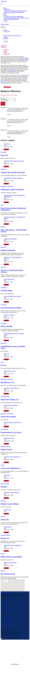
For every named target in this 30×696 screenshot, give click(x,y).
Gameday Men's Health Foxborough (13, 172)
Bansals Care (5, 538)
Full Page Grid (7, 10)
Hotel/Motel (4, 152)
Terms (9, 19)
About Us (19, 18)
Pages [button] (5, 15)
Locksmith (3, 323)
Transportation (4, 429)
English (6, 41)
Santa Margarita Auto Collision (11, 308)
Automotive (4, 304)
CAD (14, 35)
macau (26, 57)
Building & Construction (7, 186)
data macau (22, 59)
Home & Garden (5, 483)
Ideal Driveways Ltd (7, 382)
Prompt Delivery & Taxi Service (11, 432)
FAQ (12, 19)
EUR (11, 35)
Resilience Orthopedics (8, 250)
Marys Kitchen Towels (8, 574)
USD (5, 35)
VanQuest (4, 486)
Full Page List (15, 10)
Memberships (20, 16)
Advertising (7, 18)
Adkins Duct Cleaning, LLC (10, 399)
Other (2, 205)
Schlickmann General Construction (12, 189)
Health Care (4, 169)
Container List (7, 12)
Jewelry (3, 465)
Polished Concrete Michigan (10, 504)
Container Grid (23, 10)
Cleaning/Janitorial (5, 396)
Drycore (3, 365)
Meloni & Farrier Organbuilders (11, 557)
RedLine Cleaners (6, 449)
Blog (5, 13)
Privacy (6, 19)
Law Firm (3, 267)
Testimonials (13, 18)
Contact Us (7, 620)
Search (3, 103)
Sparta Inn (4, 155)
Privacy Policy (7, 623)
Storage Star (5, 519)
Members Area (7, 617)
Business (3, 226)
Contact (16, 19)
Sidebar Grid (14, 12)
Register (7, 24)
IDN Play (25, 76)
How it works (25, 18)
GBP (8, 35)
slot (5, 67)
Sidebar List (21, 12)
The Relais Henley (6, 290)
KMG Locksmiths (6, 326)
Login (5, 52)
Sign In (2, 24)
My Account (7, 16)
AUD (17, 35)
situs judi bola (11, 70)
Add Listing (13, 16)
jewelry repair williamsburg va (11, 468)
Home (5, 8)
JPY (20, 35)
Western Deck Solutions (8, 416)
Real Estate (3, 500)
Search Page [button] (7, 9)
